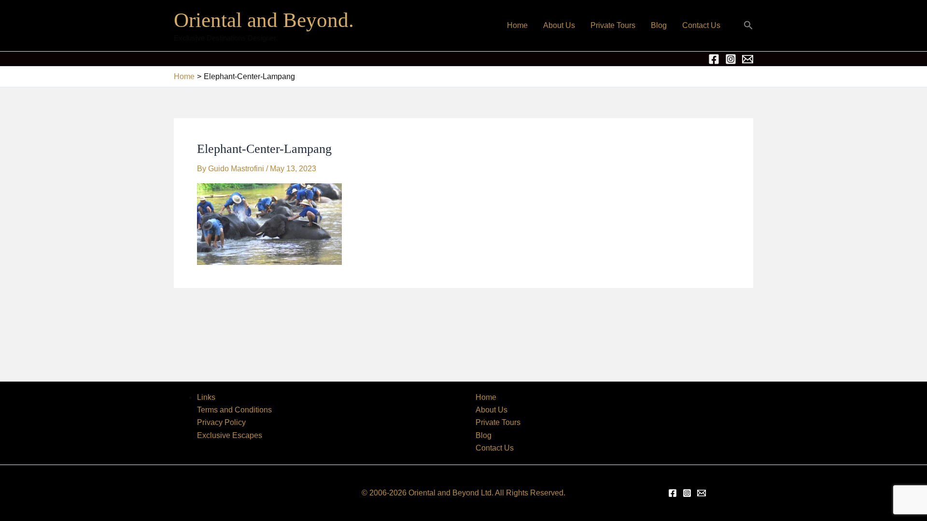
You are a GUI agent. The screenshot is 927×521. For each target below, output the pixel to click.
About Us (559, 25)
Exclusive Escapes (229, 435)
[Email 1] (747, 59)
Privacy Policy (221, 422)
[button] (748, 25)
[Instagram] (730, 59)
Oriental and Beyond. (264, 20)
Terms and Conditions (234, 410)
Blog (659, 25)
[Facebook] (713, 59)
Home (517, 25)
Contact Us (701, 25)
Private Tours (612, 25)
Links (206, 397)
